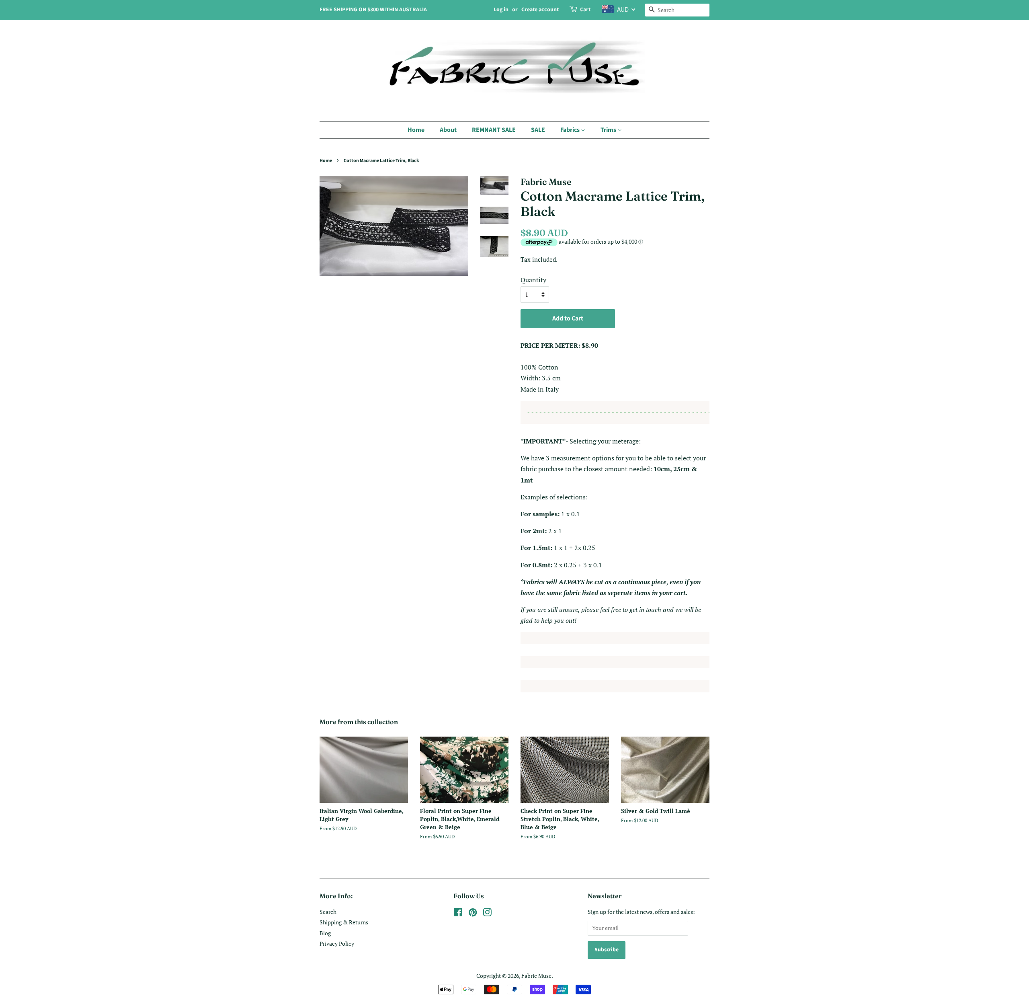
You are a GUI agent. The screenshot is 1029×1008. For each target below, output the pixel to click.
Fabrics (570, 129)
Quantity (533, 279)
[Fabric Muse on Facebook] (458, 914)
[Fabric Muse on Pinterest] (472, 914)
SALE (538, 129)
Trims (609, 129)
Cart (585, 10)
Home (416, 129)
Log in (501, 10)
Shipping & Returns (344, 922)
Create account (540, 10)
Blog (325, 933)
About (448, 129)
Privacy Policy (337, 943)
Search (328, 912)
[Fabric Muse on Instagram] (487, 914)
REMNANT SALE (494, 129)
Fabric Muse (536, 975)
